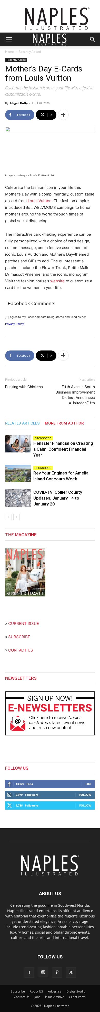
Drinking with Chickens (24, 387)
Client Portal (77, 997)
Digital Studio (75, 991)
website (57, 280)
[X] (71, 972)
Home (9, 51)
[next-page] (16, 517)
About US (36, 991)
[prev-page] (8, 517)
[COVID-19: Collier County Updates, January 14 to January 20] (18, 498)
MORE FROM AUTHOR (64, 423)
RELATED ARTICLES (22, 423)
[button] (9, 39)
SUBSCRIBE (19, 636)
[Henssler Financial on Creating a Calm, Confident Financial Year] (18, 444)
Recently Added (30, 51)
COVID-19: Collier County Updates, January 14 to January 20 (57, 498)
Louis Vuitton (40, 200)
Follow (85, 795)
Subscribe (18, 991)
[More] (63, 115)
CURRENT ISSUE (23, 623)
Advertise (55, 991)
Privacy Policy (14, 324)
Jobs (37, 997)
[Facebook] (29, 972)
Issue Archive (54, 997)
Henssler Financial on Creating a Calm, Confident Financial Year (63, 449)
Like (88, 784)
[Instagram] (43, 972)
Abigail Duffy (19, 103)
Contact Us (21, 997)
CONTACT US (20, 650)
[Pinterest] (57, 972)
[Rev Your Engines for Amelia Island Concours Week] (18, 473)
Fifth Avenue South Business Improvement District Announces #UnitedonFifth (75, 395)
